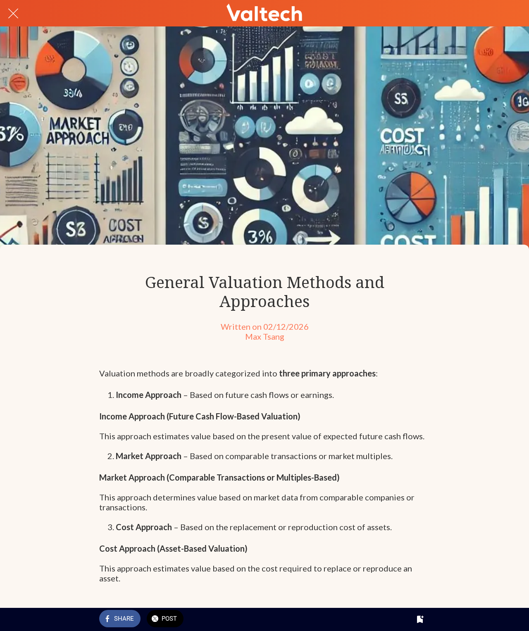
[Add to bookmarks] (420, 619)
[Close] (13, 13)
